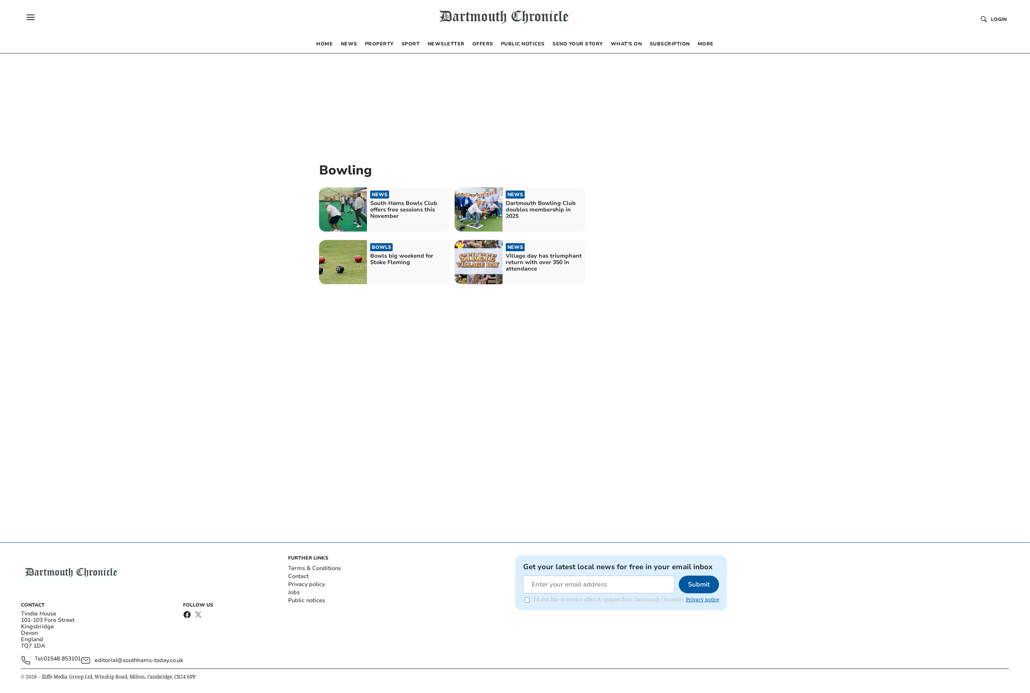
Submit (699, 584)
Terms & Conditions (314, 568)
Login (999, 19)
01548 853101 (62, 659)
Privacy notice (702, 600)
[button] (30, 17)
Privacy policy (306, 584)
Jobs (294, 592)
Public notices (306, 600)
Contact (298, 576)
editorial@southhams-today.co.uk (139, 660)
